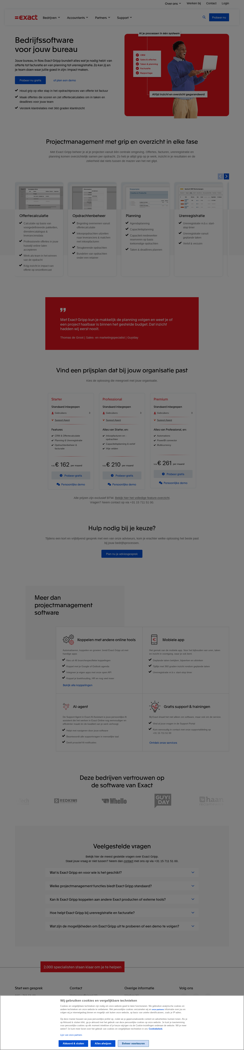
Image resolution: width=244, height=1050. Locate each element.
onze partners (158, 1009)
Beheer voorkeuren (133, 1043)
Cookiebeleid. (156, 1029)
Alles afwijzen (103, 1043)
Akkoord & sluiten (73, 1043)
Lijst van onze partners (71, 1035)
